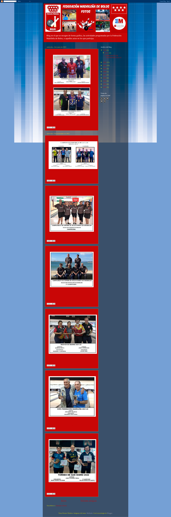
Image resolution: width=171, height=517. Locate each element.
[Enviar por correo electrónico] (48, 127)
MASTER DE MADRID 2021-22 (58, 311)
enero (107, 53)
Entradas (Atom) (61, 505)
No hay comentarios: (86, 124)
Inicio (63, 501)
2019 (105, 68)
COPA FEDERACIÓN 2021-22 (57, 373)
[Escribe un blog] (49, 127)
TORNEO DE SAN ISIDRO (56, 436)
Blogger (109, 513)
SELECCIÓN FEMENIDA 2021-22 (58, 188)
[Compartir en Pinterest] (54, 127)
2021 (105, 65)
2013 (105, 87)
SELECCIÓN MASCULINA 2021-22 (59, 248)
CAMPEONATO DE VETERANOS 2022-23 (61, 51)
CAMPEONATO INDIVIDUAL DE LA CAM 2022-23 (65, 138)
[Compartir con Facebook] (53, 127)
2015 (105, 81)
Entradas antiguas (89, 501)
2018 (105, 72)
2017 (105, 75)
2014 (105, 84)
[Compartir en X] (51, 127)
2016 (105, 78)
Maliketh (89, 513)
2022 (105, 62)
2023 (105, 50)
